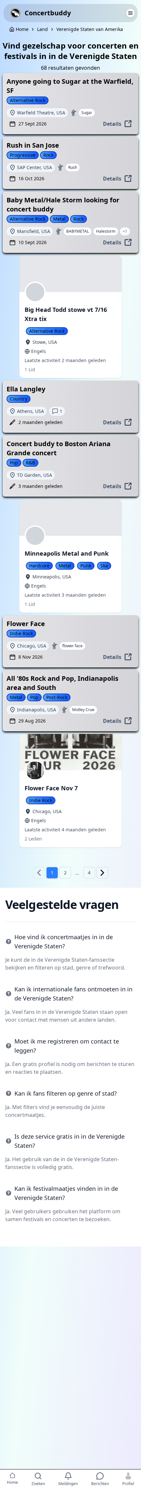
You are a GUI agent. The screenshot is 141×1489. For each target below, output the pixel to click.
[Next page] (102, 873)
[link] (42, 29)
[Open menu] (130, 13)
